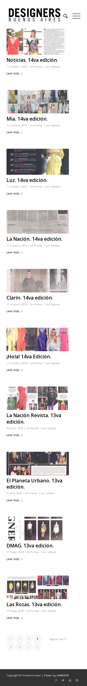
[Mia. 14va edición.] (37, 101)
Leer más (12, 73)
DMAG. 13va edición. (30, 545)
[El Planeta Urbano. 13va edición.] (37, 463)
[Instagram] (77, 680)
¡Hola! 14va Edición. (28, 356)
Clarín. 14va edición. (29, 297)
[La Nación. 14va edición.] (37, 222)
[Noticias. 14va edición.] (37, 42)
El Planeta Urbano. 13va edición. (34, 483)
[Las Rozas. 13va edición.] (37, 587)
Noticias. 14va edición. (32, 60)
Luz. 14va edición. (27, 180)
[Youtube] (70, 680)
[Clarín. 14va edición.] (37, 280)
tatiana (55, 66)
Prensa (38, 66)
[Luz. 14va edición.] (37, 162)
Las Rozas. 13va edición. (34, 604)
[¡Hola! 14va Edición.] (37, 339)
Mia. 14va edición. (27, 119)
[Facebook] (56, 680)
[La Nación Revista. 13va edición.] (37, 398)
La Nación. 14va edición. (34, 239)
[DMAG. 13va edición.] (37, 528)
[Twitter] (63, 680)
